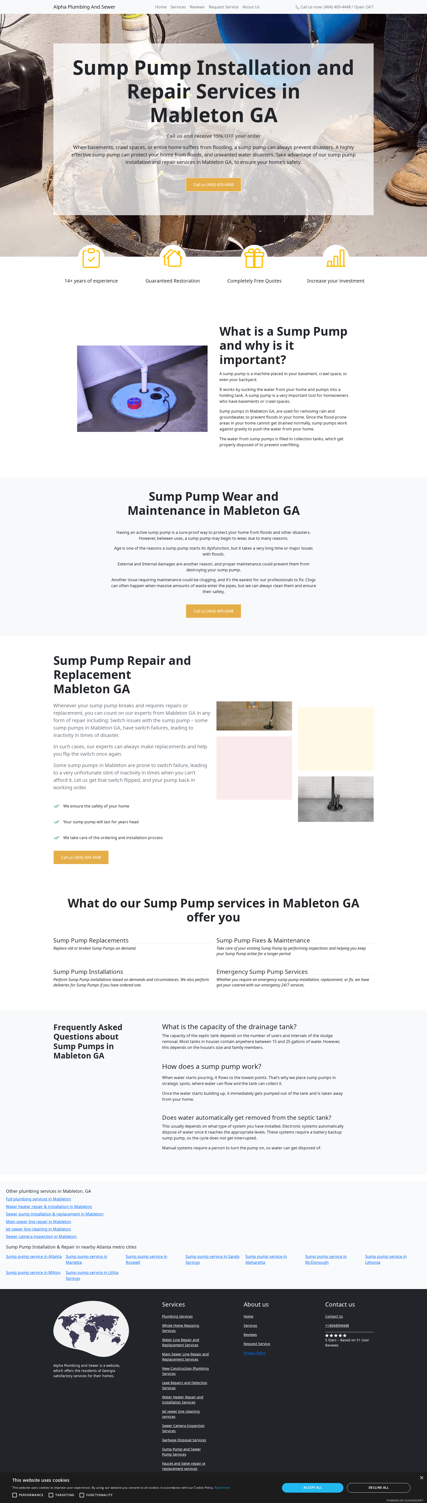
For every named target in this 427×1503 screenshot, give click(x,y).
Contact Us (334, 1316)
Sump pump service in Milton (33, 1272)
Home (161, 7)
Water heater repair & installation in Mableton (49, 1206)
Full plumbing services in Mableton (38, 1199)
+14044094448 (337, 1325)
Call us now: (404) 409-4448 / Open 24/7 (336, 7)
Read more (222, 1487)
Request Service (223, 7)
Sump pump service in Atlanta (34, 1256)
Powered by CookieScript (404, 1500)
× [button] (421, 1478)
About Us (251, 7)
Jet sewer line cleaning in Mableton (38, 1229)
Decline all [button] (379, 1487)
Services (178, 7)
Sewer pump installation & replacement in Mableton (55, 1214)
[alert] (213, 1488)
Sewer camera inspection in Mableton (41, 1236)
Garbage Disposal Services (184, 1440)
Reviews (197, 7)
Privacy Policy (255, 1352)
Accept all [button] (312, 1487)
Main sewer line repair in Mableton (38, 1221)
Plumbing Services (177, 1316)
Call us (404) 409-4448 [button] (213, 184)
